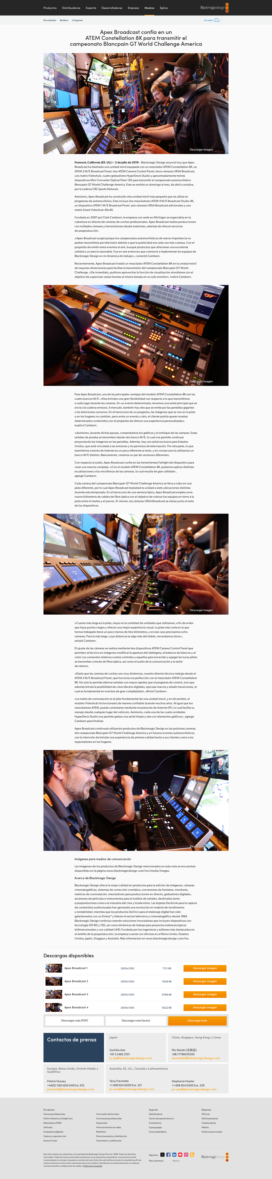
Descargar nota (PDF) (74, 1020)
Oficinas (206, 1114)
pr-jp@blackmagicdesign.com (131, 1058)
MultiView (101, 1131)
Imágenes (77, 20)
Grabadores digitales (53, 1131)
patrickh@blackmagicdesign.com (70, 1089)
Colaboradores (209, 1122)
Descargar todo (197, 1020)
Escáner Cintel (50, 1140)
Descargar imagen (201, 149)
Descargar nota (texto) (136, 1020)
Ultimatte (47, 1127)
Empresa (133, 8)
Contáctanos (155, 1122)
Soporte (91, 8)
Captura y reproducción (54, 1136)
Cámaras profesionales (54, 1114)
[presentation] (48, 103)
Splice (164, 8)
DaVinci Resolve (58, 1118)
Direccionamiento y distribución (111, 1136)
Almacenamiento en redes (108, 1127)
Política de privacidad (212, 1131)
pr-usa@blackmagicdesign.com (132, 1089)
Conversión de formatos (107, 1114)
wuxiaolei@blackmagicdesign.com (196, 1058)
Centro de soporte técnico (161, 1118)
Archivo (64, 20)
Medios (149, 8)
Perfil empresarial (210, 1118)
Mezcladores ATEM (52, 1122)
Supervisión (102, 1122)
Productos (50, 8)
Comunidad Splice (158, 1131)
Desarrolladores (112, 8)
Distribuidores (71, 8)
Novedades (49, 20)
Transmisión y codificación (109, 1140)
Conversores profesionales (109, 1118)
